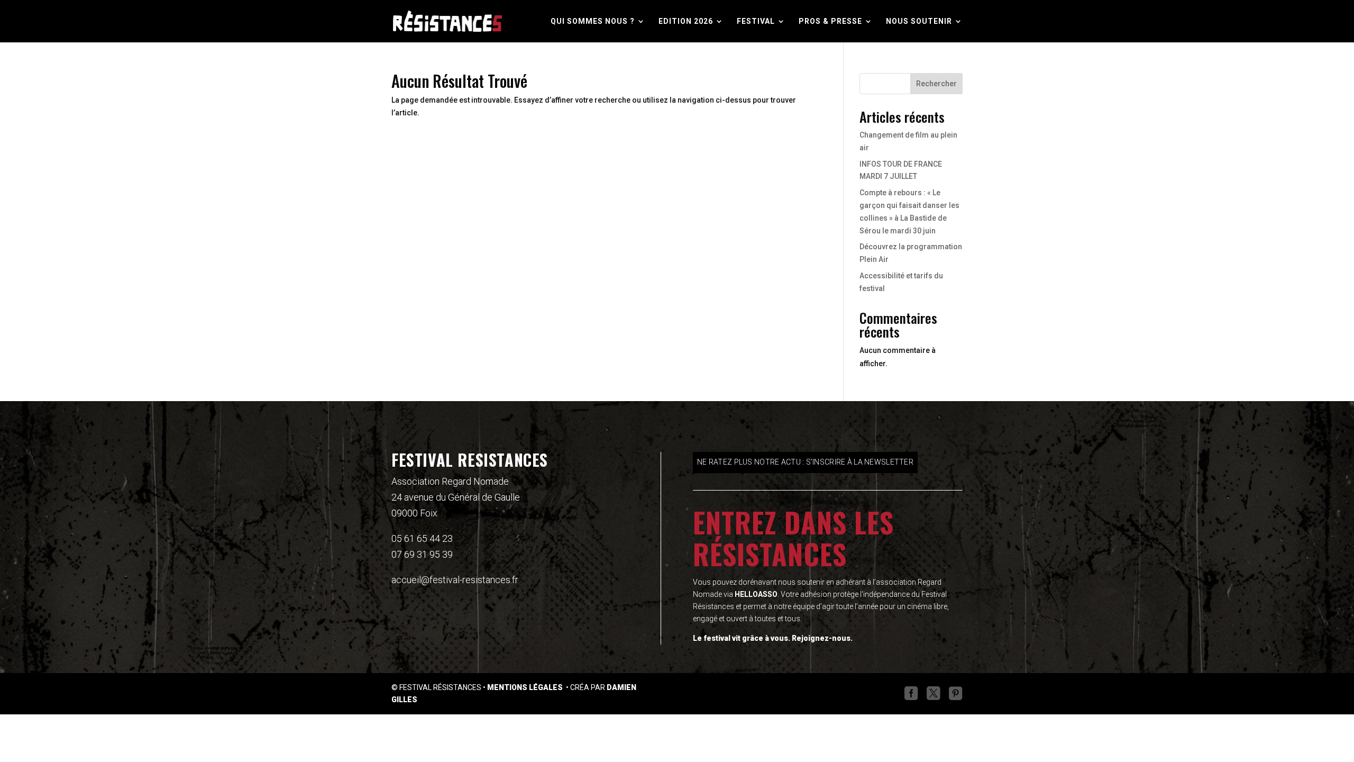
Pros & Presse (830, 21)
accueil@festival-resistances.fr (454, 579)
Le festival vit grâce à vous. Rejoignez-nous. (773, 638)
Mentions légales (525, 687)
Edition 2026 (685, 21)
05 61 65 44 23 (422, 538)
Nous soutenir (919, 21)
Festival (756, 21)
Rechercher (936, 83)
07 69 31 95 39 (422, 554)
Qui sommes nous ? (593, 21)
